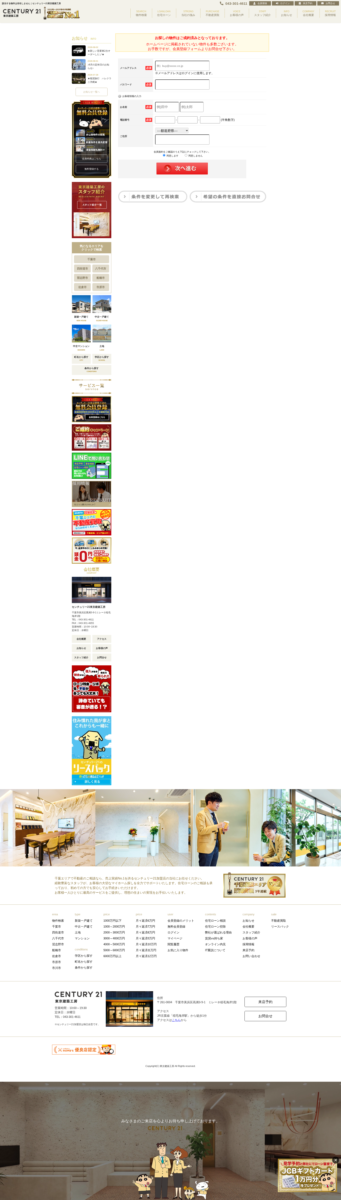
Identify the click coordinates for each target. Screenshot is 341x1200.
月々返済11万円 (146, 950)
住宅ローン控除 (215, 926)
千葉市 (91, 259)
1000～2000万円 (114, 926)
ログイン (285, 3)
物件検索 (58, 920)
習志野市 (82, 277)
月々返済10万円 (146, 944)
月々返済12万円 (146, 956)
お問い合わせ (251, 956)
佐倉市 (82, 287)
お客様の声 (102, 648)
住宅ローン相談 (215, 920)
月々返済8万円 (145, 932)
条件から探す (84, 967)
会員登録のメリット (181, 920)
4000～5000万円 (114, 944)
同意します (172, 155)
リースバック (280, 926)
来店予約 (307, 3)
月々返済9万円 (145, 938)
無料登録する (91, 169)
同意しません (195, 155)
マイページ (175, 938)
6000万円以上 (112, 956)
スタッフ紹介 (81, 657)
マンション (82, 938)
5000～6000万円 (114, 950)
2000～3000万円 (114, 932)
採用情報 (248, 944)
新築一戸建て (84, 920)
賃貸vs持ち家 (214, 938)
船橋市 (100, 277)
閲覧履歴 (173, 944)
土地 (78, 932)
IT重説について (215, 950)
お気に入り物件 (178, 950)
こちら (176, 1020)
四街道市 (82, 268)
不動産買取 (278, 920)
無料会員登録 (176, 926)
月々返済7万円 (145, 926)
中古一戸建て (84, 926)
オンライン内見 (215, 944)
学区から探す (84, 955)
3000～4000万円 (114, 938)
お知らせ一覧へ (91, 91)
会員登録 (262, 3)
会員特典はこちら (91, 158)
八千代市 (100, 268)
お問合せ (330, 3)
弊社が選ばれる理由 (218, 932)
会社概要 (81, 639)
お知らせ (81, 648)
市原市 (100, 287)
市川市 (56, 967)
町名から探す (84, 961)
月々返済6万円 (145, 920)
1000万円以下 (112, 920)
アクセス (102, 639)
